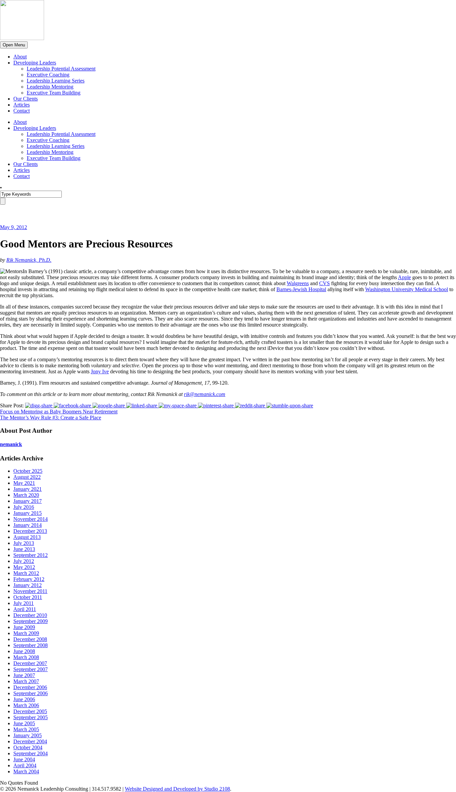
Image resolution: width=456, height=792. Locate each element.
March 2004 (26, 771)
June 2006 (24, 699)
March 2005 (26, 729)
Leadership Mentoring (50, 86)
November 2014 (30, 519)
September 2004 (30, 753)
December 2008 (30, 639)
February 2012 (28, 579)
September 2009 (30, 621)
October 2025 (27, 471)
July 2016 (23, 507)
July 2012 (23, 561)
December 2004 (30, 741)
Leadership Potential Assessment (61, 68)
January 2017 (27, 501)
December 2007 (30, 663)
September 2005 (30, 717)
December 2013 (30, 531)
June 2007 (24, 675)
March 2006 (26, 705)
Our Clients (25, 99)
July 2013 (23, 543)
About (20, 56)
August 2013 (27, 537)
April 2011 (24, 609)
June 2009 (24, 627)
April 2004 (24, 765)
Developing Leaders (34, 62)
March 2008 (26, 657)
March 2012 (26, 573)
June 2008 (24, 651)
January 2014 (27, 525)
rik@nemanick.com (204, 394)
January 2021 (27, 489)
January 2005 (27, 735)
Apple (404, 277)
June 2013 (24, 549)
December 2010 (30, 615)
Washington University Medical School (406, 289)
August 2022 (27, 477)
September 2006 (30, 693)
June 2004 (24, 759)
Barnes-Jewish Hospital (301, 289)
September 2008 (30, 645)
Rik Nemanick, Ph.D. (28, 260)
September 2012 (30, 555)
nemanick (11, 444)
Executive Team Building (53, 92)
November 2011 (30, 591)
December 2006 (30, 687)
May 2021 (24, 483)
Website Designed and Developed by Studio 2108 (177, 789)
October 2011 (27, 597)
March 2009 (26, 633)
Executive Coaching (48, 74)
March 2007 (26, 681)
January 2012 (27, 585)
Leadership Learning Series (55, 80)
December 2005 (30, 711)
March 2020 (26, 495)
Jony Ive (100, 371)
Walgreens (298, 283)
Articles (21, 105)
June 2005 (24, 723)
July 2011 (23, 603)
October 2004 (27, 747)
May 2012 (24, 567)
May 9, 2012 (13, 227)
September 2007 (30, 669)
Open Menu (14, 44)
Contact (21, 111)
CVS (324, 283)
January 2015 (27, 513)
